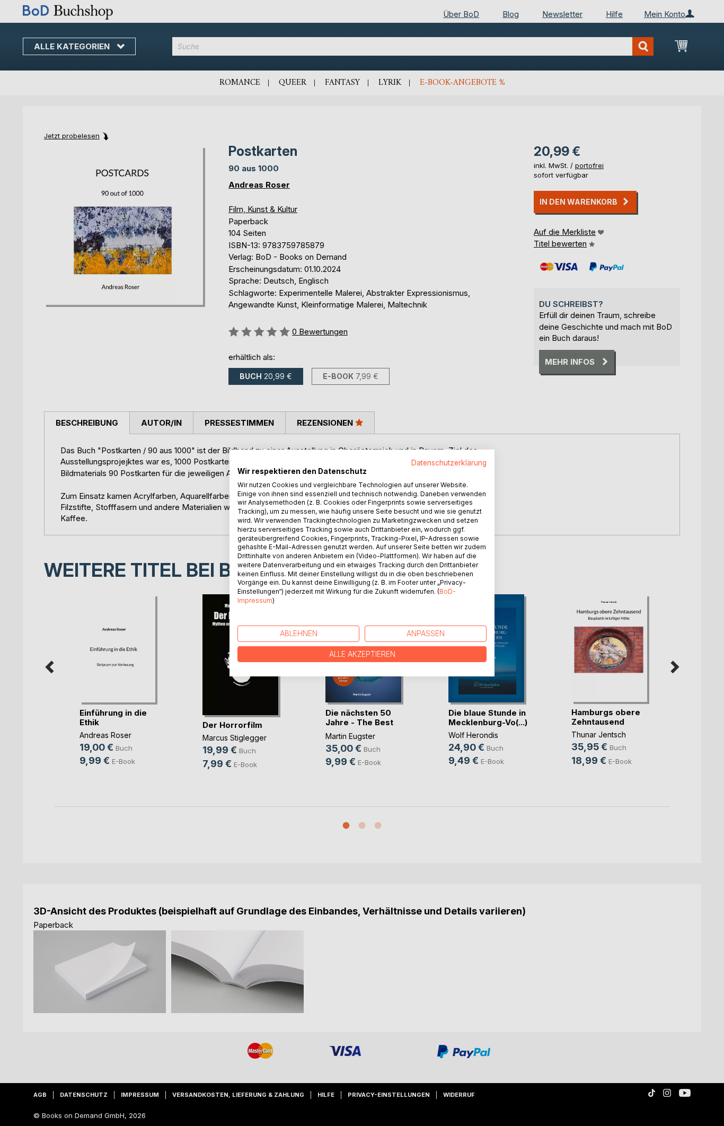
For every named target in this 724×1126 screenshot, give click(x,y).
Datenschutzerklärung (449, 463)
